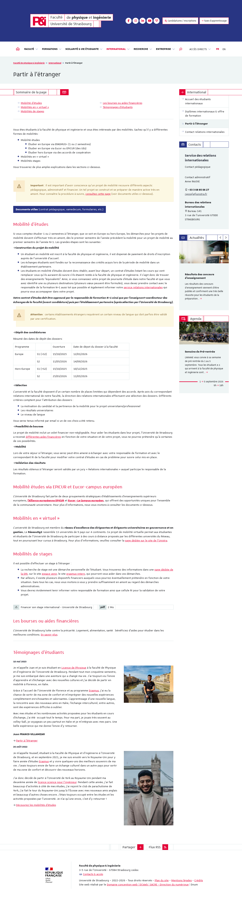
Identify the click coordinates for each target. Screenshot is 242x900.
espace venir (49, 573)
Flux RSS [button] (155, 847)
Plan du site (162, 880)
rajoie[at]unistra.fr (196, 194)
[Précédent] (220, 238)
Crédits (198, 880)
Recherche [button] (141, 49)
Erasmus (94, 690)
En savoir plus (49, 634)
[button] (181, 49)
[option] (204, 275)
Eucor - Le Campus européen (86, 500)
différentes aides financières (43, 436)
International (55, 62)
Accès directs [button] (198, 49)
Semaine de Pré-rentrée (200, 351)
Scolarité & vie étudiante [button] (82, 49)
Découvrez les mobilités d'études (36, 805)
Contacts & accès (93, 874)
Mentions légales (181, 880)
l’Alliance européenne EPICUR (46, 500)
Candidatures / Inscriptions (181, 20)
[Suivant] (226, 238)
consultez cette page (98, 194)
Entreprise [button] (163, 49)
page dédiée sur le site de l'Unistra (146, 540)
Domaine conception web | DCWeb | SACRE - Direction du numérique (148, 884)
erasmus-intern (75, 573)
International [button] (116, 49)
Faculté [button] (29, 49)
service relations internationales (143, 287)
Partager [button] (129, 847)
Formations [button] (49, 49)
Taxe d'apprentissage (215, 20)
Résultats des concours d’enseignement (199, 276)
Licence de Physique (73, 667)
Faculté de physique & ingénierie (29, 62)
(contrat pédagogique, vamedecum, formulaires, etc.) (59, 209)
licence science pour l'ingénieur (57, 782)
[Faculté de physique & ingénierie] (39, 20)
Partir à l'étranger (27, 740)
